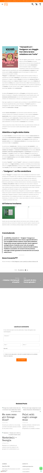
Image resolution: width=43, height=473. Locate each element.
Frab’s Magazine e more (17, 261)
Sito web (5, 348)
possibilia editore (27, 261)
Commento (6, 335)
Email (24, 344)
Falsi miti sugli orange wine (29, 417)
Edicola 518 (35, 261)
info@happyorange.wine (27, 466)
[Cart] (36, 4)
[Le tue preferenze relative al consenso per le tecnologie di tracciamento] (41, 471)
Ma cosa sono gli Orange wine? (9, 417)
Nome (5, 344)
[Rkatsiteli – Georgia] (16, 434)
